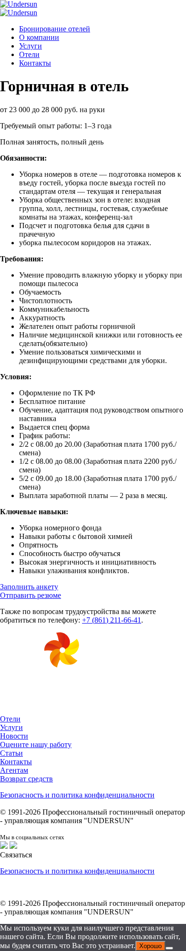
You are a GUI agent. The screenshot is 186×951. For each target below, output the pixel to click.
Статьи (11, 753)
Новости (14, 736)
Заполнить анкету (29, 587)
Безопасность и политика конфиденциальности (77, 795)
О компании (39, 37)
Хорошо (150, 946)
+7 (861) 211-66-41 (111, 620)
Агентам (14, 770)
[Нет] (169, 948)
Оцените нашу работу (36, 744)
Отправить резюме (30, 595)
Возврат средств (26, 779)
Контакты (35, 63)
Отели (29, 54)
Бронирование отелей (54, 29)
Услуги (30, 46)
